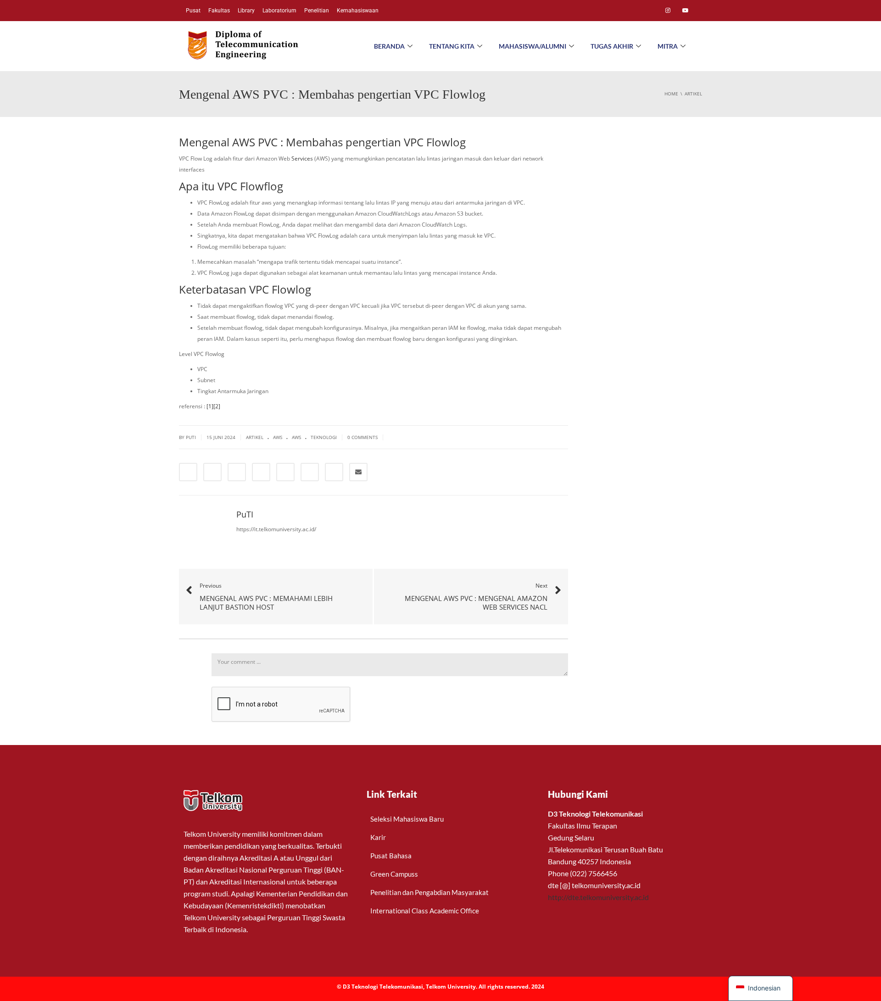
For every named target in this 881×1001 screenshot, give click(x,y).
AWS (277, 437)
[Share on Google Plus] (285, 472)
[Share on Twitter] (212, 472)
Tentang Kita (451, 46)
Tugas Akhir (612, 46)
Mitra (668, 46)
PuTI (191, 437)
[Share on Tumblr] (261, 472)
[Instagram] (668, 10)
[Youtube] (685, 10)
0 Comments (362, 437)
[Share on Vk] (334, 472)
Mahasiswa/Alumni (532, 46)
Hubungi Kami (578, 794)
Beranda (389, 46)
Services (302, 158)
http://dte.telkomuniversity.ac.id (598, 897)
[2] (216, 406)
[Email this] (358, 472)
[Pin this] (310, 472)
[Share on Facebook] (188, 472)
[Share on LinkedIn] (237, 472)
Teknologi (324, 437)
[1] (209, 406)
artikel (254, 437)
